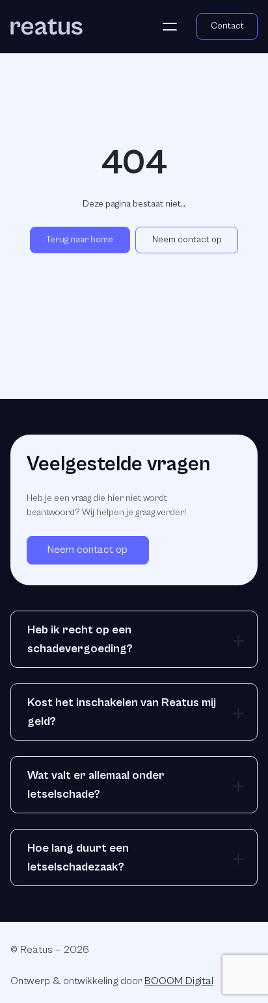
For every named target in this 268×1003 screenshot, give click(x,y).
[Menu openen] (169, 26)
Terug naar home (79, 240)
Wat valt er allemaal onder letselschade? (96, 784)
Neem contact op (187, 240)
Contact (227, 26)
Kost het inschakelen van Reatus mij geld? (121, 712)
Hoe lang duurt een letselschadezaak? (78, 857)
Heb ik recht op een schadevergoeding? (80, 639)
